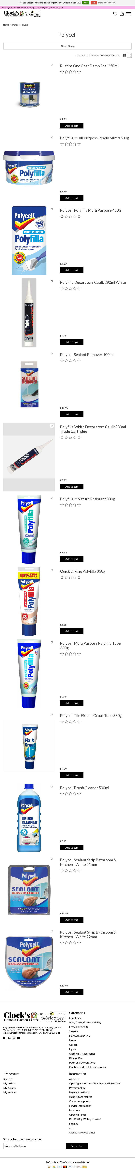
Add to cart (71, 125)
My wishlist (9, 1092)
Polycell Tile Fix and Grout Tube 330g (91, 715)
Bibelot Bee (76, 1058)
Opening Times (77, 1114)
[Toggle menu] (128, 13)
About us (74, 1078)
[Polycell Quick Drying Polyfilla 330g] (29, 601)
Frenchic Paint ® (78, 1026)
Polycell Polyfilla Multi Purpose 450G (91, 210)
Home (6, 24)
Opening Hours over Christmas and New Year (94, 1083)
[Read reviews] (70, 72)
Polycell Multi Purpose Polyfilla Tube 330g (90, 645)
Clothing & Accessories (82, 1053)
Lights (72, 1049)
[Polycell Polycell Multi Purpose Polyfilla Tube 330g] (29, 673)
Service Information (80, 1105)
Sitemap (73, 1123)
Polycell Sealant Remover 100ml (87, 354)
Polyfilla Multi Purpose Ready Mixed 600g (94, 138)
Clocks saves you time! (82, 1132)
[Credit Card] (54, 1167)
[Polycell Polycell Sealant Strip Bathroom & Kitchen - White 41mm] (29, 890)
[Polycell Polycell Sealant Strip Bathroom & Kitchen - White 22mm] (29, 962)
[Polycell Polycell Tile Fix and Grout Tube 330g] (29, 745)
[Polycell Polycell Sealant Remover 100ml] (29, 384)
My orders (9, 1083)
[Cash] (49, 1167)
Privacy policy (77, 1087)
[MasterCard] (65, 1167)
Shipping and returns (80, 1096)
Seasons (73, 1031)
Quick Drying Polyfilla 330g (82, 571)
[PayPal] (84, 1167)
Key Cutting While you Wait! (85, 1119)
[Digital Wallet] (77, 1167)
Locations (74, 1110)
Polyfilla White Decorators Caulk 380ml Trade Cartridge (93, 429)
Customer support (79, 1101)
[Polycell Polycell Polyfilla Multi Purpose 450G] (29, 240)
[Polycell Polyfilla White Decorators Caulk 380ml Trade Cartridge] (29, 457)
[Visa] (70, 1167)
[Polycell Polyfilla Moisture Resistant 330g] (29, 529)
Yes (86, 3)
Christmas (75, 1017)
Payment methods (79, 1092)
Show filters (67, 46)
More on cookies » (106, 3)
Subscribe (76, 1146)
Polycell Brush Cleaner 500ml (84, 787)
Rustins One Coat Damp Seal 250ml (89, 65)
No (94, 3)
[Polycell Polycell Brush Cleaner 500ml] (29, 818)
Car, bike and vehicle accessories (87, 1066)
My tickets (9, 1087)
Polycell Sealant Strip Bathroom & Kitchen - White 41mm (88, 862)
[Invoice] (59, 1167)
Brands (15, 24)
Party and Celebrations (82, 1062)
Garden (73, 1044)
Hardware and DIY (79, 1035)
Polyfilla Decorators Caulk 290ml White (93, 282)
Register (8, 1078)
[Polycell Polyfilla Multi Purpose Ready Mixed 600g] (29, 168)
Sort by (95, 55)
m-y (71, 1128)
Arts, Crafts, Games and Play (85, 1022)
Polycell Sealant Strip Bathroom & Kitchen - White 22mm (88, 934)
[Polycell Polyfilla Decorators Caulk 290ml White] (29, 312)
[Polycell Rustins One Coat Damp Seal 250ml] (29, 96)
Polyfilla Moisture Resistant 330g (87, 499)
